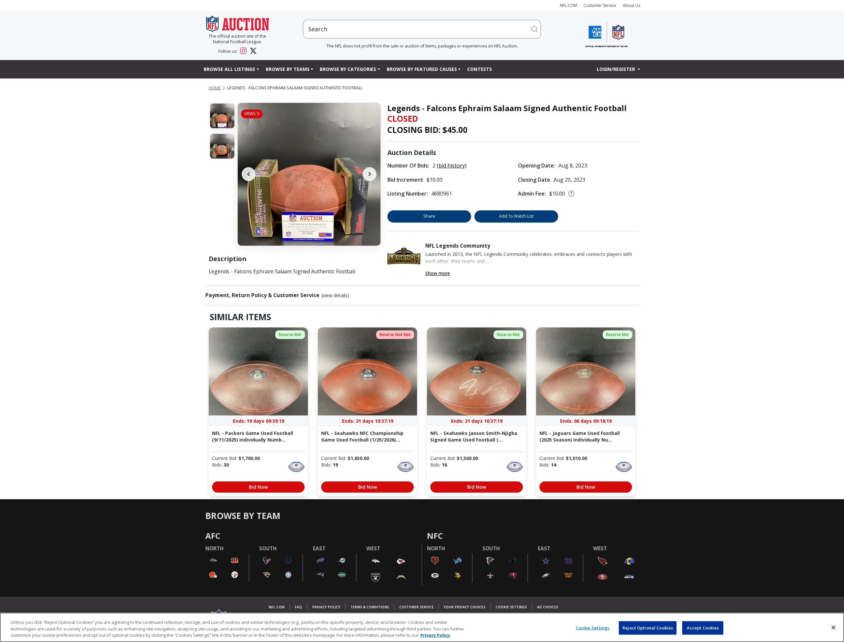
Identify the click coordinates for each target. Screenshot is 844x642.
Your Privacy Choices (464, 607)
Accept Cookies (703, 627)
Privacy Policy (326, 607)
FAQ (298, 607)
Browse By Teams (288, 69)
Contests (479, 69)
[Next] (370, 174)
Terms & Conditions (369, 607)
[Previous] (249, 174)
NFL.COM (568, 5)
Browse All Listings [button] (229, 69)
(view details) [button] (335, 295)
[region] (422, 627)
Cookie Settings (511, 607)
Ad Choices (547, 607)
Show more (437, 273)
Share (429, 216)
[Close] (833, 627)
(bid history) (452, 165)
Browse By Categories (348, 69)
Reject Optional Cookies (647, 627)
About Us (631, 5)
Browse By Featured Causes (422, 69)
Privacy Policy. (435, 635)
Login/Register (616, 69)
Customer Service (600, 5)
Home (215, 88)
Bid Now (258, 487)
